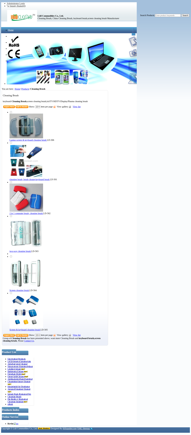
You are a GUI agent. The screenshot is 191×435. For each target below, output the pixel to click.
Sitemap (86, 428)
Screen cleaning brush (20, 290)
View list (77, 106)
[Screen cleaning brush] (26, 288)
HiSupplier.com (70, 428)
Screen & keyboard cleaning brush (25, 330)
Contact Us (29, 341)
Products (25, 89)
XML (80, 428)
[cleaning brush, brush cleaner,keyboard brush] (26, 177)
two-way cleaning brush (20, 251)
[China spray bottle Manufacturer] (22, 23)
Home (17, 89)
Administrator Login (16, 3)
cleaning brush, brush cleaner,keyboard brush (30, 179)
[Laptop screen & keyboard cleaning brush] (26, 137)
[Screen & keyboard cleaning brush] (26, 327)
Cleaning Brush (67, 338)
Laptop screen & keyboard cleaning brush (28, 140)
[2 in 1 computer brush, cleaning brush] (26, 211)
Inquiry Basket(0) (18, 6)
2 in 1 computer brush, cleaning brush (26, 213)
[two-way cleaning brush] (26, 249)
